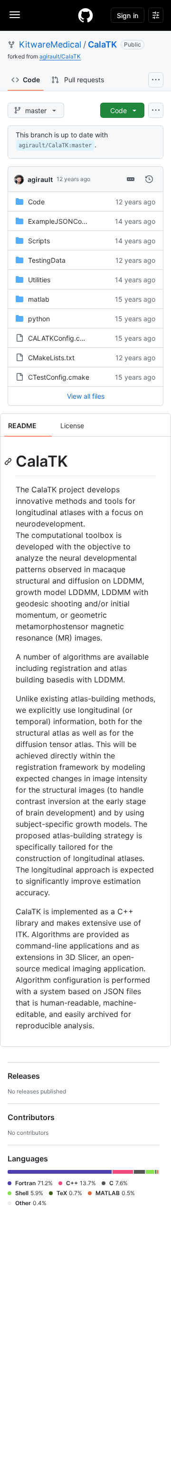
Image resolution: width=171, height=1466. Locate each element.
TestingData (47, 260)
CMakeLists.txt (51, 358)
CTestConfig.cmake (58, 377)
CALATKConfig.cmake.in (66, 338)
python (39, 319)
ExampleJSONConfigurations (73, 221)
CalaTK (102, 44)
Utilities (39, 280)
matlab (38, 299)
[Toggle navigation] (15, 15)
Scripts (39, 241)
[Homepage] (85, 15)
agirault (40, 179)
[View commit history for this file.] (149, 179)
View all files (85, 396)
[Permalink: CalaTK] (9, 461)
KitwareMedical (50, 44)
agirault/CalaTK (60, 56)
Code (36, 202)
